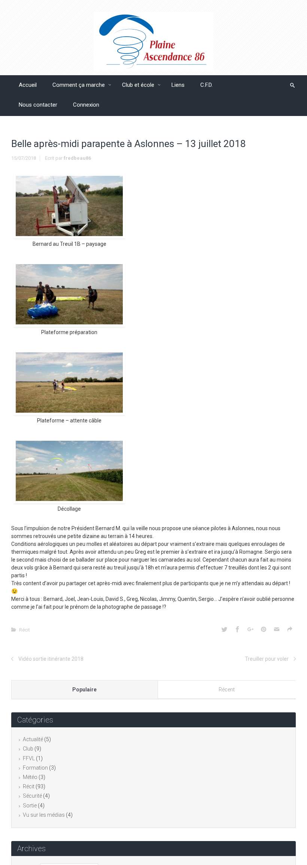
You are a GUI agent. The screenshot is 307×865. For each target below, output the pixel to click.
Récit (24, 630)
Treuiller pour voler (267, 659)
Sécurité (32, 796)
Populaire (84, 690)
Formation (35, 768)
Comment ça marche (79, 85)
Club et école (139, 85)
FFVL (29, 758)
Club (28, 749)
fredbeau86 (77, 158)
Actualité (33, 739)
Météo (30, 777)
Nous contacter (38, 104)
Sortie (30, 806)
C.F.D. (206, 85)
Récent (227, 690)
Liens (178, 85)
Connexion (86, 104)
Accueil (28, 85)
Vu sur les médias (44, 815)
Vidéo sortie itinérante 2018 (50, 659)
